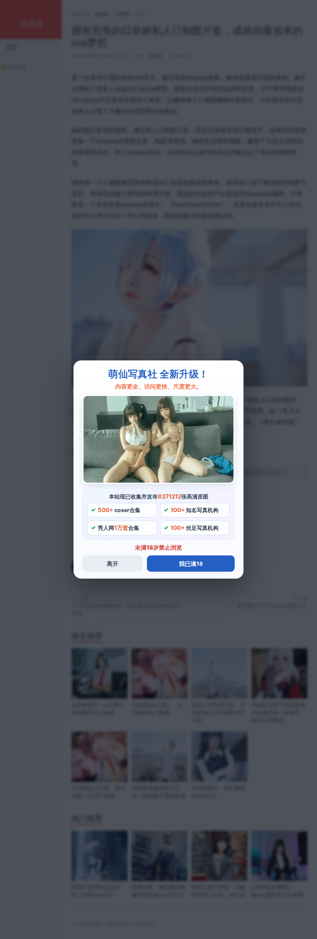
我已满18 (191, 563)
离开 (112, 563)
